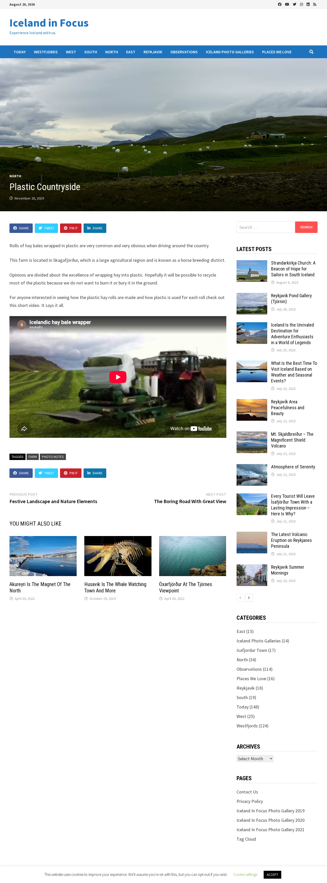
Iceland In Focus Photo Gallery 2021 (271, 829)
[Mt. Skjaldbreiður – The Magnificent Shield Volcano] (252, 435)
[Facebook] (280, 4)
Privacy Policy (250, 801)
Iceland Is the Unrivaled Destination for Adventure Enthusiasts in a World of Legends (292, 333)
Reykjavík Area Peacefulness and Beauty (287, 407)
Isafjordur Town (252, 650)
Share (24, 228)
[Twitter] (295, 4)
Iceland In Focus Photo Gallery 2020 (271, 820)
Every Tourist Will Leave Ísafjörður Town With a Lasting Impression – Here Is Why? (293, 504)
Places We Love (276, 51)
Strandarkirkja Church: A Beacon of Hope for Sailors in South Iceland (293, 268)
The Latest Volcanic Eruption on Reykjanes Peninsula (291, 540)
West (71, 51)
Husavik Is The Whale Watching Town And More (115, 587)
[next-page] (249, 598)
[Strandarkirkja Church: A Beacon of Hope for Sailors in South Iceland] (252, 264)
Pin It (73, 228)
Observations (184, 51)
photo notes (53, 456)
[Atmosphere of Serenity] (252, 467)
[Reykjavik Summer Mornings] (252, 568)
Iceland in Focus (49, 23)
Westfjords (46, 51)
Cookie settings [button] (245, 874)
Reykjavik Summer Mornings (287, 570)
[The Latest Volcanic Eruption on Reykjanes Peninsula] (252, 535)
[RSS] (315, 4)
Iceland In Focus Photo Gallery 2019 (271, 811)
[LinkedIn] (308, 4)
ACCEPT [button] (272, 875)
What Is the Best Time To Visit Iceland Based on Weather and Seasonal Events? (294, 371)
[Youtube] (287, 4)
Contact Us (247, 792)
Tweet (49, 228)
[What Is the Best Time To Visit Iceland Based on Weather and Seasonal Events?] (252, 364)
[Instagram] (302, 4)
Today (20, 51)
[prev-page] (240, 598)
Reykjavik (153, 51)
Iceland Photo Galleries (230, 51)
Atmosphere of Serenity (293, 466)
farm (33, 456)
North (111, 51)
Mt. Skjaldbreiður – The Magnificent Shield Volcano (292, 440)
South (90, 51)
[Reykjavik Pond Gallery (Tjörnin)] (252, 296)
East (130, 51)
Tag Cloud (246, 839)
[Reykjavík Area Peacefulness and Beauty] (252, 402)
